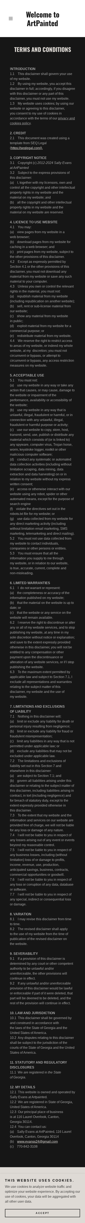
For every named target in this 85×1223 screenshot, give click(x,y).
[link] (42, 18)
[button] (12, 18)
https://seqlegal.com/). (27, 148)
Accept (42, 1213)
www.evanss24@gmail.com (37, 1141)
